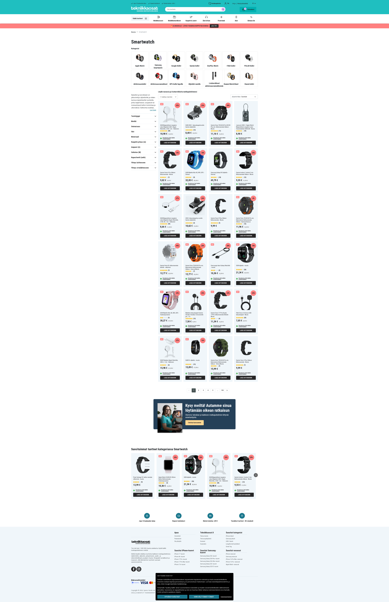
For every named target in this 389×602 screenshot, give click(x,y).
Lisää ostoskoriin (170, 142)
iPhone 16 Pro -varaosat (233, 562)
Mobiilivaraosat (158, 21)
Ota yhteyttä (177, 541)
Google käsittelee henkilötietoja (175, 584)
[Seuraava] (256, 475)
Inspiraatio (203, 544)
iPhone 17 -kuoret (179, 554)
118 (222, 390)
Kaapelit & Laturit (191, 21)
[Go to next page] (227, 390)
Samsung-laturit (230, 538)
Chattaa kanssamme (194, 423)
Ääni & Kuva (206, 21)
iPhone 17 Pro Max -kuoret (182, 562)
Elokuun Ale (251, 21)
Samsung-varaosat (231, 556)
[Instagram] (138, 569)
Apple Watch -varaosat (232, 564)
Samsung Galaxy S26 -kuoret (208, 556)
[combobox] (195, 9)
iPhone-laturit (230, 536)
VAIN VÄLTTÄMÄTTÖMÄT (204, 597)
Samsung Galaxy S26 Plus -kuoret (209, 558)
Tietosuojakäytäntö (205, 538)
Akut (236, 21)
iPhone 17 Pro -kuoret (180, 559)
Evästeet (202, 541)
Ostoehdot (177, 536)
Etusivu (133, 32)
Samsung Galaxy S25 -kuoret (208, 564)
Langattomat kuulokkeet (233, 544)
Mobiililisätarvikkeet (174, 21)
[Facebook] (133, 569)
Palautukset (177, 538)
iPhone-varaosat (230, 554)
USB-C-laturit (229, 541)
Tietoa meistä (204, 536)
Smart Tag (229, 546)
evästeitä (204, 579)
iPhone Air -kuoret (179, 556)
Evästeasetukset (226, 597)
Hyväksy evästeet (172, 597)
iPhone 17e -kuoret (179, 564)
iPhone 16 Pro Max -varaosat (234, 559)
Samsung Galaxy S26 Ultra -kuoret (210, 561)
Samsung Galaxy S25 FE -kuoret (209, 566)
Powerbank (221, 21)
